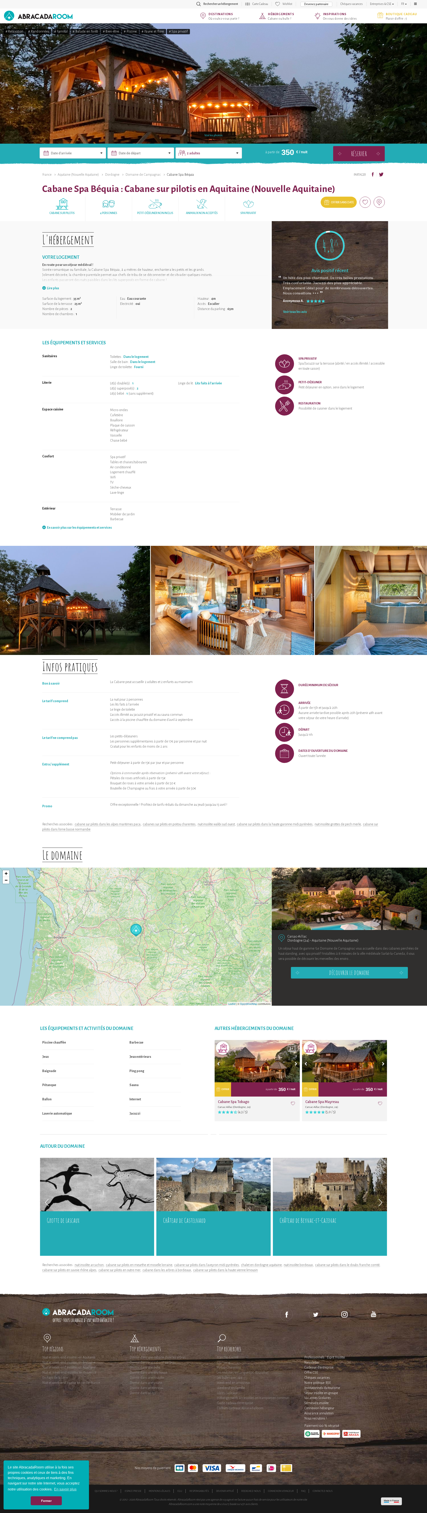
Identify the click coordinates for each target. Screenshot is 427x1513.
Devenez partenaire (316, 4)
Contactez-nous (322, 1491)
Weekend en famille (231, 1388)
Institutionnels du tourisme (322, 1388)
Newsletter (311, 1362)
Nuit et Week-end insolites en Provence (69, 1372)
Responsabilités (199, 1491)
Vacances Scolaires (317, 1398)
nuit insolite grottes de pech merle (338, 824)
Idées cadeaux (227, 1393)
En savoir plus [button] (65, 1489)
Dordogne (112, 174)
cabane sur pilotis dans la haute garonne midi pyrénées (274, 824)
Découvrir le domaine (349, 973)
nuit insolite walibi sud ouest (216, 824)
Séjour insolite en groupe (321, 1393)
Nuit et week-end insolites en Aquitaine (68, 1357)
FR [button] (403, 4)
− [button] (6, 880)
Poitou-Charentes (229, 1367)
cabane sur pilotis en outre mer (119, 1270)
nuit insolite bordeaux (298, 1265)
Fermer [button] (46, 1501)
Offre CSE (311, 1372)
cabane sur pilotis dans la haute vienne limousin (225, 1270)
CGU (179, 1491)
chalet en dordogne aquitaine (261, 1265)
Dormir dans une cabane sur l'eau (152, 1362)
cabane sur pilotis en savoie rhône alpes (69, 1270)
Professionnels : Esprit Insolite (324, 1357)
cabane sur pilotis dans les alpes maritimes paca (108, 824)
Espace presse (133, 1491)
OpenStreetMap (248, 1003)
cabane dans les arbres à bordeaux (167, 1270)
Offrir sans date (342, 202)
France (47, 174)
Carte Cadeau (260, 4)
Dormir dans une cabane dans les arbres (158, 1357)
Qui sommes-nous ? (106, 1491)
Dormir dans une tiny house (148, 1372)
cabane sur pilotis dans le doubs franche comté (347, 1265)
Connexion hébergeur (319, 1408)
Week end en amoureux (233, 1383)
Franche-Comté (227, 1357)
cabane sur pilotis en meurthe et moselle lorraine (139, 1265)
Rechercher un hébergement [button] (220, 4)
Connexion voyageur (281, 1491)
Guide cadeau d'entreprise (235, 1403)
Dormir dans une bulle (145, 1367)
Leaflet (232, 1003)
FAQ (303, 1491)
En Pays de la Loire (55, 1377)
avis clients (251, 1504)
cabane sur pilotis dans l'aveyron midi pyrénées (206, 1265)
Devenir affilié (225, 1491)
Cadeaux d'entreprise (319, 1367)
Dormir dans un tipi (143, 1393)
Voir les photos (213, 135)
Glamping (223, 1362)
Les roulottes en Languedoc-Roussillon (242, 1372)
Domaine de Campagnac (143, 174)
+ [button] (6, 873)
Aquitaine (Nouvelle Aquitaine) (78, 174)
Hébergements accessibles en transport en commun (253, 1398)
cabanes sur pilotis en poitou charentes (169, 824)
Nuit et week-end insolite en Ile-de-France (71, 1383)
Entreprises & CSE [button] (381, 4)
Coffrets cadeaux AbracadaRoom (240, 1408)
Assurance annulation (319, 1413)
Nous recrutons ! (315, 1418)
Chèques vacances (351, 4)
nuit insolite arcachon (89, 1265)
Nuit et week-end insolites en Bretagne (68, 1362)
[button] (415, 4)
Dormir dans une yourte (146, 1383)
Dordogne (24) (298, 940)
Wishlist (287, 4)
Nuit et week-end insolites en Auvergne (69, 1367)
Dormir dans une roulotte (147, 1377)
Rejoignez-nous (251, 1491)
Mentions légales (159, 1491)
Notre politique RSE (317, 1383)
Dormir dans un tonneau (146, 1388)
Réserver (359, 153)
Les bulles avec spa (229, 1377)
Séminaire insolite (316, 1403)
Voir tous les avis (295, 312)
